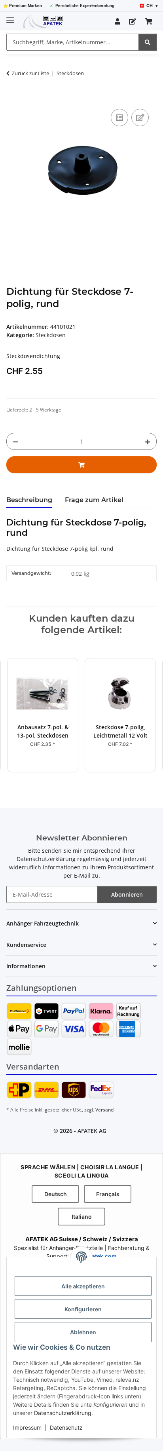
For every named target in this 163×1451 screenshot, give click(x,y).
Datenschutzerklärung (62, 1412)
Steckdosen (51, 335)
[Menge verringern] (15, 441)
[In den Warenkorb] (12, 98)
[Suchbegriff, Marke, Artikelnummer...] (147, 42)
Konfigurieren (83, 1309)
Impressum (27, 1427)
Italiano (82, 1216)
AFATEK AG (92, 1130)
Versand (104, 1109)
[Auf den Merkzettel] (140, 117)
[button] (117, 21)
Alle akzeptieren (83, 1286)
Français (107, 1194)
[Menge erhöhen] (147, 441)
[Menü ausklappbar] (10, 17)
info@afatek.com (93, 1256)
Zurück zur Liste (30, 73)
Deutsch (55, 1194)
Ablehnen (83, 1332)
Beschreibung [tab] (29, 500)
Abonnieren (127, 894)
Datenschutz (66, 1427)
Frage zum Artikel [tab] (94, 500)
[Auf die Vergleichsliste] (119, 117)
